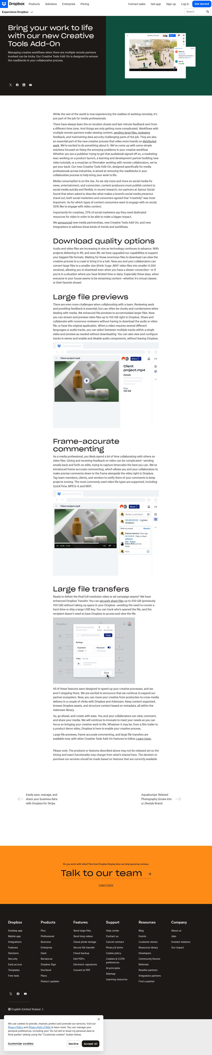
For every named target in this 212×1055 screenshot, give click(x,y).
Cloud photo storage (84, 941)
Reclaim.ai (46, 958)
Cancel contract (115, 941)
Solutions (13, 953)
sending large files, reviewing (132, 132)
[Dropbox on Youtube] (25, 993)
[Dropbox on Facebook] (18, 993)
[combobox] (194, 11)
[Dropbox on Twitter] (10, 993)
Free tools (13, 975)
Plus (43, 930)
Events (142, 936)
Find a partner (147, 981)
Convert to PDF (81, 970)
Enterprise (46, 947)
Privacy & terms (114, 947)
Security (12, 958)
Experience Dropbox (15, 12)
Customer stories (148, 941)
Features (13, 947)
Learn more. (143, 738)
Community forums (149, 958)
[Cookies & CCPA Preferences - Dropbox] (53, 1033)
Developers (145, 953)
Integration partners (150, 975)
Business (46, 941)
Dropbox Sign (48, 964)
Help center (112, 930)
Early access (15, 964)
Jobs (173, 936)
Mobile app (14, 936)
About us (176, 930)
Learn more (106, 885)
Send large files (82, 930)
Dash (44, 953)
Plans (44, 975)
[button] (106, 436)
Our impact (177, 947)
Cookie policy (113, 953)
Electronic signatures (85, 964)
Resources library (148, 947)
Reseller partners (148, 970)
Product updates (50, 981)
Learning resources (116, 979)
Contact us (112, 936)
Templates (14, 970)
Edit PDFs (78, 958)
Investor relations (180, 941)
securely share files (112, 601)
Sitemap (110, 973)
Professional (47, 936)
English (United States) (26, 1009)
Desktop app (15, 930)
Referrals (144, 964)
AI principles (113, 968)
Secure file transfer (84, 947)
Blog (141, 930)
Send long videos (83, 936)
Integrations (15, 941)
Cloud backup (81, 953)
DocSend (46, 970)
